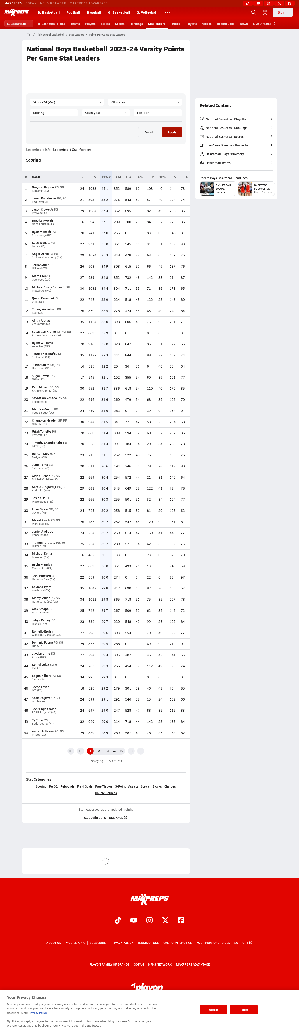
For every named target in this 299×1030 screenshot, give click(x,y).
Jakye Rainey (41, 620)
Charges (170, 786)
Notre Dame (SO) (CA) (45, 601)
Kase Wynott (41, 242)
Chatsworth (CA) (41, 324)
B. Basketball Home (51, 23)
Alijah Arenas (41, 320)
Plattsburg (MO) (41, 290)
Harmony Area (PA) (43, 579)
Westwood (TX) (41, 590)
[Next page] (131, 751)
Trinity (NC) (38, 646)
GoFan (31, 3)
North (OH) (38, 701)
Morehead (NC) (41, 523)
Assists (133, 786)
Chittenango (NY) (42, 235)
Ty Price (37, 720)
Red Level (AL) (40, 202)
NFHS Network (53, 3)
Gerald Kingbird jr (44, 487)
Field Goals (85, 786)
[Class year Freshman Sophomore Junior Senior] (106, 112)
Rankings (136, 23)
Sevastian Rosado (44, 398)
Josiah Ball (39, 498)
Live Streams (262, 23)
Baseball (94, 12)
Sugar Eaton (41, 376)
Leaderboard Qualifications (72, 150)
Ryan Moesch (41, 231)
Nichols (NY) (39, 623)
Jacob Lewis (40, 687)
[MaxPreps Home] (16, 12)
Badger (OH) (39, 457)
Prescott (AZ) (40, 435)
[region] (149, 1010)
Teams (75, 23)
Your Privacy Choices (213, 943)
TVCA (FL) (38, 668)
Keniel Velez (40, 664)
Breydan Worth (42, 220)
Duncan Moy (40, 453)
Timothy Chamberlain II (48, 442)
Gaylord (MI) (39, 512)
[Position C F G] (158, 112)
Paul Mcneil (40, 387)
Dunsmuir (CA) (40, 557)
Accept (213, 1009)
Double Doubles (106, 793)
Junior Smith (40, 365)
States (105, 23)
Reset (148, 131)
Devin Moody (41, 564)
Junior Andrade (42, 531)
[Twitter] (279, 3)
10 (121, 751)
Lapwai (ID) (38, 246)
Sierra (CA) (38, 679)
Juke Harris (40, 464)
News (244, 23)
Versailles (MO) (41, 346)
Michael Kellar (42, 553)
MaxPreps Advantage (89, 3)
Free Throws (104, 786)
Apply (172, 131)
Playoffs (191, 23)
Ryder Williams (42, 342)
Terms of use (148, 942)
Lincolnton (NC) (41, 368)
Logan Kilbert (41, 675)
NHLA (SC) (38, 379)
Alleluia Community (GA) (46, 335)
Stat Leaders (76, 34)
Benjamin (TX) (40, 190)
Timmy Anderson (44, 309)
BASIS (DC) (38, 446)
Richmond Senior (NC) (45, 390)
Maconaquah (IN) (42, 501)
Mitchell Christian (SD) (45, 479)
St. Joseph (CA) (41, 357)
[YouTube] (258, 3)
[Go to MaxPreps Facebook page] (181, 921)
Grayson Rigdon (43, 187)
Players (90, 23)
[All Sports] (167, 12)
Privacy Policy (121, 942)
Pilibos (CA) (39, 734)
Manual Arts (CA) (42, 568)
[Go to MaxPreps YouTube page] (133, 921)
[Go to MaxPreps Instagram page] (149, 921)
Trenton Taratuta (43, 542)
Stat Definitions (95, 817)
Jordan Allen (40, 265)
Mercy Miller (41, 598)
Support (241, 942)
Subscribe (98, 942)
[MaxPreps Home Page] (28, 34)
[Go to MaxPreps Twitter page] (165, 921)
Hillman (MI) (39, 546)
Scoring (41, 786)
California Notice (177, 942)
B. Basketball (49, 12)
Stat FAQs (116, 817)
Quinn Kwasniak (43, 298)
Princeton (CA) (40, 535)
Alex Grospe (40, 609)
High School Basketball (50, 34)
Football (73, 12)
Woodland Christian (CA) (46, 634)
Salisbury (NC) (40, 468)
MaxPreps (13, 3)
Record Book (226, 23)
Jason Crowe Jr (42, 209)
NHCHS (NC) (39, 423)
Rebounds (67, 786)
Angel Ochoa (41, 253)
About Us (53, 942)
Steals (145, 786)
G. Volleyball (147, 12)
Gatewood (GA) (41, 279)
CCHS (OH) (38, 301)
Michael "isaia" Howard (48, 287)
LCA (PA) (37, 690)
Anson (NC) (39, 657)
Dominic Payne (42, 642)
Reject (244, 1009)
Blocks (157, 786)
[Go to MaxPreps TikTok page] (117, 921)
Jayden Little (41, 653)
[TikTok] (248, 3)
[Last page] (140, 751)
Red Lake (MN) (41, 490)
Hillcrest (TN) (40, 268)
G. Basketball (119, 12)
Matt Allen (39, 276)
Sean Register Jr (43, 698)
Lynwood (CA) (40, 212)
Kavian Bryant (41, 587)
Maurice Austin (42, 409)
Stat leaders (156, 23)
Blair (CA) (37, 312)
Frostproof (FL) (41, 401)
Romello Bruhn (42, 631)
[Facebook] (290, 3)
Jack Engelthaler (44, 709)
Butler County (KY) (43, 723)
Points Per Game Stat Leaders (107, 34)
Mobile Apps (75, 942)
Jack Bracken (41, 575)
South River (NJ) (41, 612)
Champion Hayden (44, 420)
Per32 (53, 786)
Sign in (282, 12)
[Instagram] (269, 3)
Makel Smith (41, 520)
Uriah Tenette (41, 431)
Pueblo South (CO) (43, 412)
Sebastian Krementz (46, 331)
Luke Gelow (40, 509)
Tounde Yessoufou (44, 353)
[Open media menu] (265, 12)
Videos (207, 23)
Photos (175, 23)
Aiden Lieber (41, 476)
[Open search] (253, 12)
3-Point (120, 786)
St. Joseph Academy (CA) (47, 257)
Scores (120, 23)
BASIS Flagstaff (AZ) (44, 712)
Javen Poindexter (44, 198)
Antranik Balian (43, 731)
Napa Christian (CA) (43, 224)
